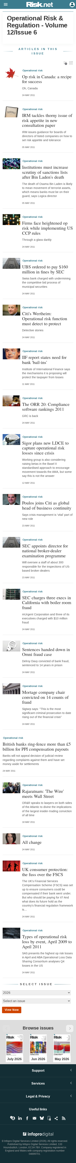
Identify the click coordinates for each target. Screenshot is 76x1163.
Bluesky (41, 1118)
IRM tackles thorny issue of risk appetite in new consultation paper (47, 120)
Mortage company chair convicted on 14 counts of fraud (45, 697)
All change (32, 842)
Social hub (56, 1118)
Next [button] (69, 1028)
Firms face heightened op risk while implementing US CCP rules (47, 227)
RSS (63, 1118)
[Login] (71, 4)
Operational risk (32, 70)
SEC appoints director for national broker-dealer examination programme (45, 550)
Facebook (27, 1118)
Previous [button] (6, 1028)
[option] (14, 1044)
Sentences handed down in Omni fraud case (46, 652)
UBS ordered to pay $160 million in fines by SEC (45, 269)
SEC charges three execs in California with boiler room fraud (46, 602)
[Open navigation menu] (4, 4)
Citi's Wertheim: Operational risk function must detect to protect (44, 318)
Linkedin (19, 1118)
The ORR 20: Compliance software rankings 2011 (46, 407)
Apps (49, 1118)
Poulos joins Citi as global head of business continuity (46, 505)
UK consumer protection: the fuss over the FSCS (45, 872)
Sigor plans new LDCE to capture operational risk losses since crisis (45, 447)
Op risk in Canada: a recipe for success (47, 79)
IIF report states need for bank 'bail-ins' (44, 360)
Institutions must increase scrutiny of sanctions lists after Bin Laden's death (45, 172)
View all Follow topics (12, 1118)
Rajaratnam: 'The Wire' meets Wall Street (43, 793)
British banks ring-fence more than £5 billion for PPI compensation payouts (37, 746)
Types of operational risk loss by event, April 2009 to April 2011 (47, 941)
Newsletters (34, 1118)
